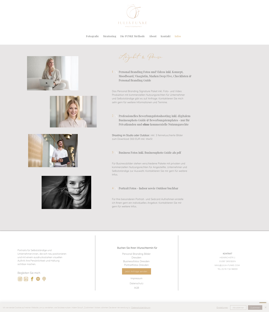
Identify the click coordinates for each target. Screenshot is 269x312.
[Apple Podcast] (44, 278)
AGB (136, 287)
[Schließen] (265, 307)
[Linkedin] (26, 278)
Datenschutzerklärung (140, 307)
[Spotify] (38, 278)
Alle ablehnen (238, 307)
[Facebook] (32, 278)
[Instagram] (20, 278)
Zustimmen (255, 307)
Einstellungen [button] (222, 307)
